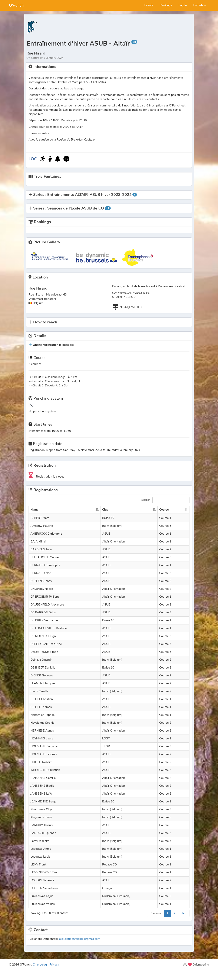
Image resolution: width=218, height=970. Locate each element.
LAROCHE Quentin (43, 833)
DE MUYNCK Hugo (43, 636)
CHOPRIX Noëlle (41, 589)
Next (184, 913)
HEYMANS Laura (41, 738)
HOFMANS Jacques (43, 754)
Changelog (40, 965)
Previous (155, 913)
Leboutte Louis (40, 857)
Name (34, 510)
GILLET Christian (41, 699)
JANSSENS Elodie (42, 786)
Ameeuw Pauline (41, 526)
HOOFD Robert (41, 762)
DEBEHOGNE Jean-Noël (46, 644)
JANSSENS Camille (43, 778)
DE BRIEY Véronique (44, 620)
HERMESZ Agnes (42, 731)
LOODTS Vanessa (42, 880)
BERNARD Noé (40, 573)
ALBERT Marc (39, 518)
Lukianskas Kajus (41, 896)
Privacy (54, 965)
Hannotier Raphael (42, 715)
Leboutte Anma (40, 849)
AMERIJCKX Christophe (46, 534)
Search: (146, 500)
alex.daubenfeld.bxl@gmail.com (79, 939)
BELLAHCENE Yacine (44, 557)
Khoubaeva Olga (41, 809)
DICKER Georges (41, 675)
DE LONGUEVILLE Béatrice (48, 628)
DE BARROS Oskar (43, 612)
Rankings (166, 5)
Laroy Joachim (39, 841)
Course (164, 510)
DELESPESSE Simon (44, 652)
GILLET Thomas (41, 707)
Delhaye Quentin (41, 660)
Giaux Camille (39, 691)
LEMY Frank (38, 864)
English (198, 5)
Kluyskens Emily (41, 817)
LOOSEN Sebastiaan (44, 888)
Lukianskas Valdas (42, 904)
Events (148, 5)
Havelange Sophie (42, 723)
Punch (16, 5)
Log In (182, 5)
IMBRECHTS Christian (45, 770)
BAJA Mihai (38, 542)
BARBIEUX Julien (41, 549)
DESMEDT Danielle (42, 668)
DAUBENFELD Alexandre (47, 605)
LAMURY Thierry (41, 825)
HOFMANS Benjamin (44, 746)
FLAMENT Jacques (42, 683)
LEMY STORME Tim (43, 872)
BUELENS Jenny (41, 581)
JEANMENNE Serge (43, 801)
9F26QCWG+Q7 (131, 307)
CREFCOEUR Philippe (44, 597)
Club (105, 510)
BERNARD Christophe (45, 565)
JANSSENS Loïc (41, 794)
